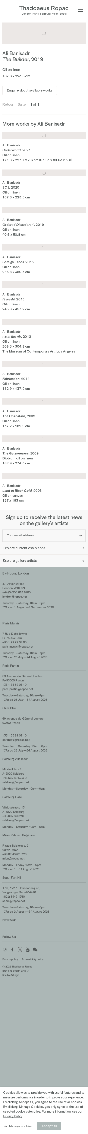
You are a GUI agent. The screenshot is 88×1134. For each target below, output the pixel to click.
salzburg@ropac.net (15, 782)
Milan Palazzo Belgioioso (19, 835)
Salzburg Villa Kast (15, 759)
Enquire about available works (29, 90)
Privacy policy (10, 959)
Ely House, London (15, 573)
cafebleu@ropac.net (15, 739)
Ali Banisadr (16, 53)
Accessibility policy (33, 959)
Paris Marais (10, 623)
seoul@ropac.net (13, 901)
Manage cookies (20, 1126)
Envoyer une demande (80, 536)
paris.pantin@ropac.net (17, 689)
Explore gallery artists (20, 561)
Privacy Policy (12, 1116)
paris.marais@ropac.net (17, 646)
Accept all (49, 1126)
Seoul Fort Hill (11, 877)
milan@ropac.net (13, 858)
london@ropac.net (14, 596)
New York (9, 920)
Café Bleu (9, 708)
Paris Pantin (10, 666)
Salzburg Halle (12, 797)
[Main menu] (80, 11)
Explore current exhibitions (24, 548)
